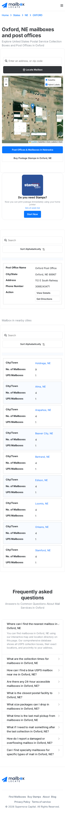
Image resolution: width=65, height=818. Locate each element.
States (16, 15)
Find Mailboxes (17, 796)
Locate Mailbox (34, 69)
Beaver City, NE (44, 433)
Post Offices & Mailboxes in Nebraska (32, 149)
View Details (43, 293)
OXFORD (37, 15)
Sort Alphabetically (31, 249)
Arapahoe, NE (43, 409)
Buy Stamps (34, 796)
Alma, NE (40, 386)
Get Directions (44, 299)
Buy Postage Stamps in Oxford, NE (33, 158)
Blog (53, 796)
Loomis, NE (41, 503)
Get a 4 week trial (32, 208)
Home (5, 15)
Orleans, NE (42, 526)
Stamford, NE (43, 550)
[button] (32, 106)
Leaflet (34, 142)
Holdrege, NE (43, 363)
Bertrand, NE (42, 456)
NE (26, 15)
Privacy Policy (22, 801)
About (46, 796)
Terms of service (41, 801)
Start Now (32, 214)
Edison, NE (41, 480)
